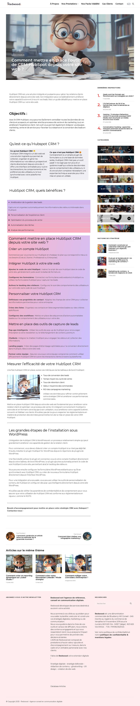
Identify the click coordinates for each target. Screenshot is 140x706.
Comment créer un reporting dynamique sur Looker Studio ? (19, 578)
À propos (54, 4)
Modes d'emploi (17, 55)
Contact (119, 4)
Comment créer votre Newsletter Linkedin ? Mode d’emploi (48, 578)
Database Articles (58, 686)
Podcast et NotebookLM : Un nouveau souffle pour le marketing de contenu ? (120, 260)
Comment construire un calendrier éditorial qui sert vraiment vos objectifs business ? (119, 247)
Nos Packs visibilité (90, 4)
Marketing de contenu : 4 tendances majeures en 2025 (120, 272)
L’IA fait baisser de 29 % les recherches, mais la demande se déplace (116, 105)
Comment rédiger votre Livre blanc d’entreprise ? (76, 577)
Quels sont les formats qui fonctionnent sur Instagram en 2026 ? (118, 95)
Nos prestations (69, 4)
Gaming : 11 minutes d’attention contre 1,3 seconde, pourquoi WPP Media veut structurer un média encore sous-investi (117, 116)
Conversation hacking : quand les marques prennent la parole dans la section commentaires (117, 128)
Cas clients (107, 4)
